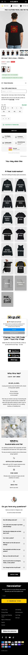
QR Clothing (18, 609)
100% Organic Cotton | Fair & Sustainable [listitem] (10, 74)
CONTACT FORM (14, 574)
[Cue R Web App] (14, 360)
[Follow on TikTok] (13, 637)
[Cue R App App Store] (14, 351)
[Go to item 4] (17, 53)
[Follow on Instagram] (6, 637)
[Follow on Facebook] (2, 637)
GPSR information (23, 156)
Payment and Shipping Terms (6, 616)
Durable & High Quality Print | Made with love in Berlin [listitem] (12, 77)
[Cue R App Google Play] (14, 355)
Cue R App (17, 615)
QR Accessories (19, 612)
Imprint (3, 622)
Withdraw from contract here (9, 631)
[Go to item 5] (22, 53)
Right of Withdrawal (6, 619)
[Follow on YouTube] (10, 637)
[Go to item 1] (3, 53)
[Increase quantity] (8, 118)
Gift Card (17, 617)
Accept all (14, 329)
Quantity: (3, 115)
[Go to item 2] (8, 53)
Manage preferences (14, 332)
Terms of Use (4, 609)
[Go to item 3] (13, 53)
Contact (3, 625)
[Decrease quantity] (3, 118)
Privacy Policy (4, 612)
